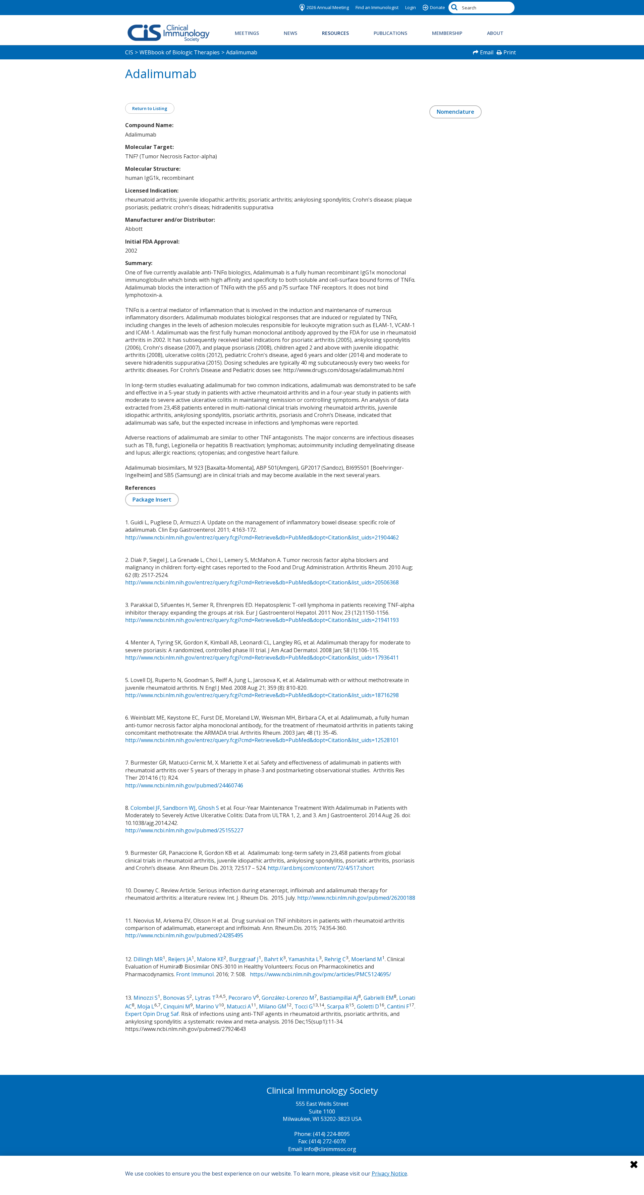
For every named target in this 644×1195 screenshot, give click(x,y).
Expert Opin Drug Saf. (152, 1014)
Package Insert (151, 499)
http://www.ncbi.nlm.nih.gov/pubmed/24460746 (184, 785)
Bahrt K (273, 959)
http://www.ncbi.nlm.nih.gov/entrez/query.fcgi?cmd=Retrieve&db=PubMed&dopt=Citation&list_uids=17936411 (262, 657)
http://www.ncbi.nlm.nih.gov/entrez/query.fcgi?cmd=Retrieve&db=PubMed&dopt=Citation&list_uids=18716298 (262, 695)
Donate (437, 7)
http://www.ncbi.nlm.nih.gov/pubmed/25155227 (184, 830)
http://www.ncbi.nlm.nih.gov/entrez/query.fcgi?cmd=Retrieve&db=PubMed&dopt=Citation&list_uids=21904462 (262, 537)
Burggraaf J (244, 959)
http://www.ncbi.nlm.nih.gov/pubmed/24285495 (184, 935)
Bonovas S (176, 997)
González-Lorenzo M (288, 997)
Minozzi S (145, 997)
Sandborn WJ (179, 808)
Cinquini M (176, 1006)
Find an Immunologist (377, 7)
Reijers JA (180, 959)
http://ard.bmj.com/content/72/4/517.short (321, 868)
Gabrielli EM (379, 997)
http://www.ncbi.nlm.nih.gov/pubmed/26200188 (356, 897)
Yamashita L (303, 959)
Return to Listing (149, 108)
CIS (129, 52)
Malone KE (210, 959)
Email (486, 52)
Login (410, 7)
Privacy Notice (389, 1173)
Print (509, 52)
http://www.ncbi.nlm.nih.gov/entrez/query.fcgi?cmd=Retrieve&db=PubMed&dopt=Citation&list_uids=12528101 (262, 740)
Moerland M (366, 959)
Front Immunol (195, 974)
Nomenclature (455, 111)
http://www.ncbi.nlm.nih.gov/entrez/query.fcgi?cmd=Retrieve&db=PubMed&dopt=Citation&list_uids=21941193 (262, 620)
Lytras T (205, 997)
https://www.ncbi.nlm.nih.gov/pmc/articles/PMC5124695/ (320, 974)
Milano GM (272, 1006)
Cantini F (398, 1006)
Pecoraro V (242, 997)
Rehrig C (335, 959)
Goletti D (368, 1006)
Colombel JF (145, 808)
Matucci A (239, 1006)
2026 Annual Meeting (328, 7)
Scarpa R (338, 1006)
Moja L (145, 1006)
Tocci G (303, 1006)
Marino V (207, 1006)
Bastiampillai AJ (339, 997)
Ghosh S (208, 808)
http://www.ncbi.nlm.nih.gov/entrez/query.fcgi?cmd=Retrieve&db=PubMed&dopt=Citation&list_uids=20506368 (262, 582)
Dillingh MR (148, 959)
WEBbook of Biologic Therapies (180, 52)
